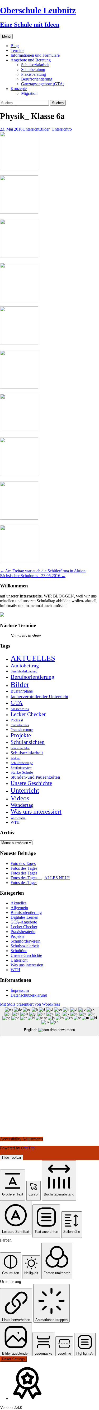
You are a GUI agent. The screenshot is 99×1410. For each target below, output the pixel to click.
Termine (17, 50)
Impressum (20, 990)
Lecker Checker (28, 714)
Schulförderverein (25, 941)
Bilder (44, 129)
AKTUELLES (33, 658)
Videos (20, 798)
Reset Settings (13, 1359)
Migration (29, 93)
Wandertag (22, 805)
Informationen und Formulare (35, 55)
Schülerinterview (21, 768)
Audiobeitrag (25, 665)
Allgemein (19, 907)
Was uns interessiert (36, 811)
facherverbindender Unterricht (39, 696)
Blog (15, 45)
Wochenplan (18, 817)
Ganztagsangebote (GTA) (42, 84)
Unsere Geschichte (31, 783)
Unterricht (30, 129)
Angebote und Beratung (31, 60)
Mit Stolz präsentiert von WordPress (30, 1004)
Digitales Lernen (24, 917)
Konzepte (19, 88)
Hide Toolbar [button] (11, 1157)
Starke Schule (22, 772)
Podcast (17, 720)
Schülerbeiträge (22, 763)
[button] (12, 1185)
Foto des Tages (23, 863)
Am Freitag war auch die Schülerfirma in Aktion (43, 571)
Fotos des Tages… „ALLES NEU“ (40, 878)
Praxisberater (20, 725)
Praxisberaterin (23, 931)
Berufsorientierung (36, 79)
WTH (15, 822)
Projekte (21, 735)
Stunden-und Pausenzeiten (35, 777)
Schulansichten (28, 742)
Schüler (15, 758)
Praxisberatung (33, 74)
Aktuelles (18, 903)
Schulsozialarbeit (35, 65)
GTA (17, 702)
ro (70, 129)
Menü (6, 36)
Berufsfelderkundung (24, 671)
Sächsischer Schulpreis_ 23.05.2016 (32, 575)
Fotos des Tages (24, 868)
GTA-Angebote (24, 922)
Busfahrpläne (22, 691)
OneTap (28, 1148)
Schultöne (19, 950)
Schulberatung (33, 69)
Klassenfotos (20, 709)
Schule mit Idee (20, 748)
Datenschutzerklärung (29, 995)
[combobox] (49, 1022)
